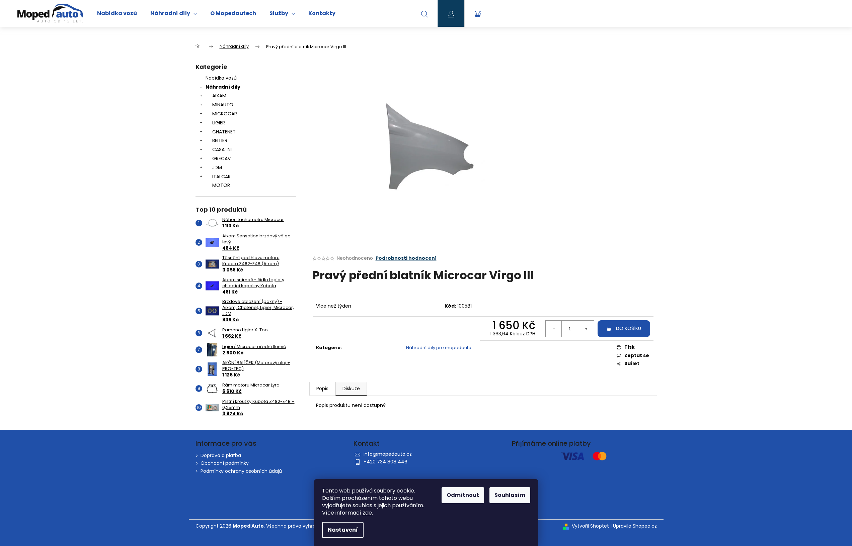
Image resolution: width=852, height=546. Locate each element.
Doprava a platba (221, 455)
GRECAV (221, 158)
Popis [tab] (322, 388)
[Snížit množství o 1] (554, 329)
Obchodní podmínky (225, 463)
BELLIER (219, 140)
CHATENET (224, 131)
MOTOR (221, 185)
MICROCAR (224, 113)
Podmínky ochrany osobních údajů (241, 471)
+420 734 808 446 (385, 461)
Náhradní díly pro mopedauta (438, 347)
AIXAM (219, 95)
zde (367, 513)
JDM (217, 167)
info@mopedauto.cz (388, 454)
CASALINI (222, 149)
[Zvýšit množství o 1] (586, 329)
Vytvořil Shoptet (590, 526)
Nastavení (343, 530)
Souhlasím (509, 495)
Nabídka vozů (221, 78)
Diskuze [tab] (351, 388)
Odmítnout (463, 495)
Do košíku (628, 328)
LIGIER (218, 122)
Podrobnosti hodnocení (406, 258)
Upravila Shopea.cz (635, 526)
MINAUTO (222, 104)
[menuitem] (117, 13)
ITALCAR (221, 176)
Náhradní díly (223, 87)
